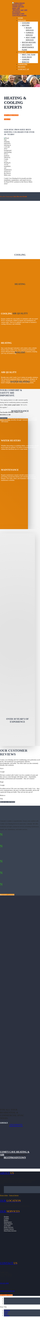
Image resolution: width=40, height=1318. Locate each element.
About (7, 1173)
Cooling (26, 23)
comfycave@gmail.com (7, 1291)
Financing (22, 64)
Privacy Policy (4, 1195)
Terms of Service (14, 1195)
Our (10, 1200)
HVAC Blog (27, 57)
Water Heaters (29, 42)
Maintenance (8, 1222)
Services (22, 20)
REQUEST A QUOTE (7, 894)
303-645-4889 (4, 1283)
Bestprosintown (15, 1157)
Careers (25, 59)
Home (20, 18)
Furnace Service (9, 1229)
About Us (22, 52)
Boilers (6, 1220)
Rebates (25, 62)
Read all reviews (7, 802)
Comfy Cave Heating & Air (16, 1124)
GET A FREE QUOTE (11, 115)
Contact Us (23, 69)
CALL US (7, 119)
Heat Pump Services (10, 1231)
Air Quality (27, 45)
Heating (25, 25)
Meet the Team (28, 54)
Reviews (21, 67)
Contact (3, 418)
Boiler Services (8, 1227)
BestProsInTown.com (16, 1126)
